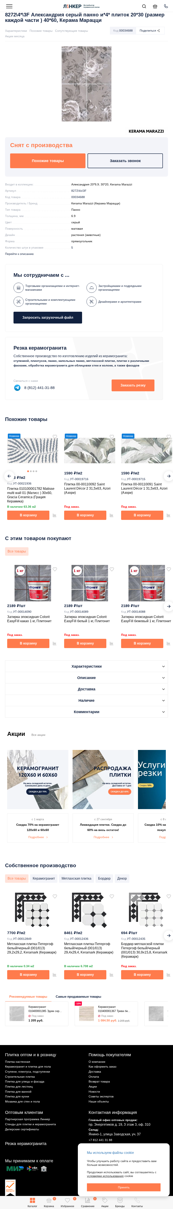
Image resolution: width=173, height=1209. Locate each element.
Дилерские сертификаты (22, 1129)
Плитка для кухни (17, 1096)
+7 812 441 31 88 (100, 1140)
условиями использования (105, 1176)
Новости (94, 1091)
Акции (93, 1086)
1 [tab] (28, 471)
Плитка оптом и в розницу (30, 1054)
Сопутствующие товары (71, 30)
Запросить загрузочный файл (47, 317)
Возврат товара (99, 1081)
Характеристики (16, 30)
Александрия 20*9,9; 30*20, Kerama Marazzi (101, 184)
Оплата (94, 1076)
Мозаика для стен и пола (22, 1101)
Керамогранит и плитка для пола (28, 1066)
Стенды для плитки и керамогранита (30, 1124)
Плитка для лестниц (19, 1086)
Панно (75, 209)
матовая (77, 228)
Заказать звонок (125, 161)
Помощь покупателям (110, 1054)
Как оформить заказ (102, 1066)
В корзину (28, 515)
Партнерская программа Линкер (27, 1119)
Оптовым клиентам (24, 1112)
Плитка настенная (17, 1061)
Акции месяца (14, 36)
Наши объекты (99, 1101)
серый (75, 222)
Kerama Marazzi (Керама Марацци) (95, 203)
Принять (124, 1187)
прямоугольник (81, 241)
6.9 (73, 216)
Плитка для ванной (18, 1091)
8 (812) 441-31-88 (39, 388)
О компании (97, 1061)
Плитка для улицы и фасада (24, 1081)
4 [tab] (36, 471)
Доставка (95, 1071)
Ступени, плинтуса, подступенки (27, 1071)
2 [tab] (31, 471)
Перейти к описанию (19, 254)
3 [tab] (33, 471)
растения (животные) (86, 235)
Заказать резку (133, 385)
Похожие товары (41, 30)
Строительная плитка (20, 1076)
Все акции (38, 734)
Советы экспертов (101, 1096)
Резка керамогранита (25, 1143)
